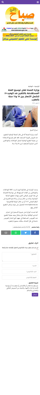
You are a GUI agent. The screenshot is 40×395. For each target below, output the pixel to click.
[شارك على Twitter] (25, 232)
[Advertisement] (20, 62)
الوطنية (30, 86)
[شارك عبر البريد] (6, 232)
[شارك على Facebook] (35, 232)
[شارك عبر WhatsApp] (16, 232)
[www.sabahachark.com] (20, 15)
